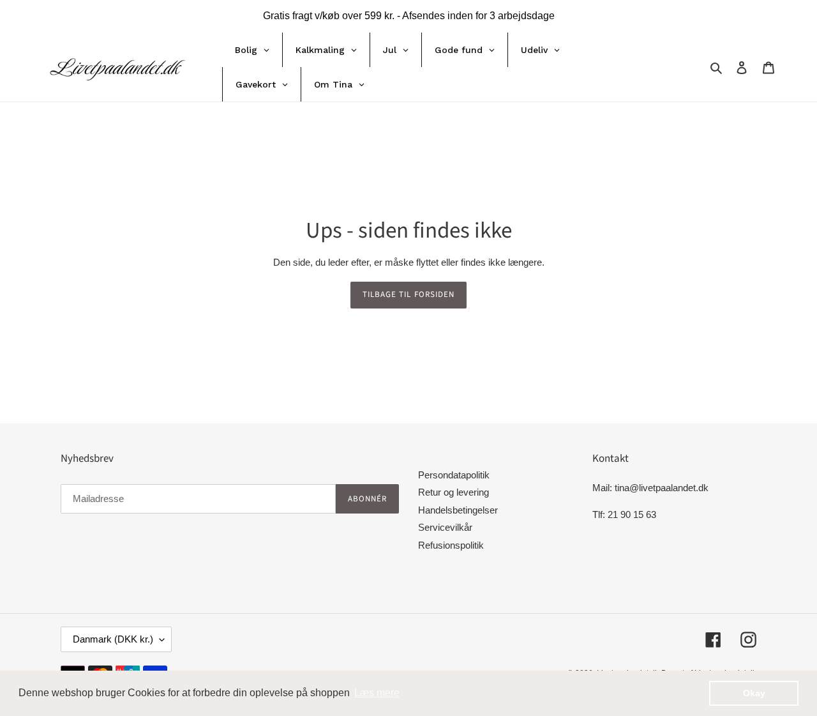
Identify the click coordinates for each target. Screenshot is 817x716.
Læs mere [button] (377, 692)
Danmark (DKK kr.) (113, 639)
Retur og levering (453, 492)
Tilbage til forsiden (408, 294)
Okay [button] (754, 693)
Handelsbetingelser (458, 510)
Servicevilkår (445, 527)
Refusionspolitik (451, 545)
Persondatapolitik (454, 474)
